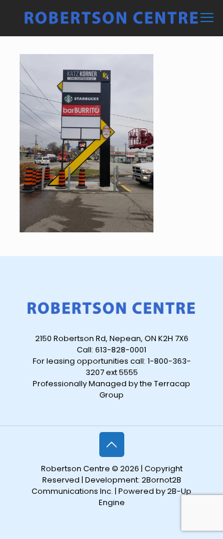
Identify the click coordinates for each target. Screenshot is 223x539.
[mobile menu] (207, 18)
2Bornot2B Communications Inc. (106, 485)
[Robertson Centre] (111, 18)
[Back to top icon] (111, 444)
